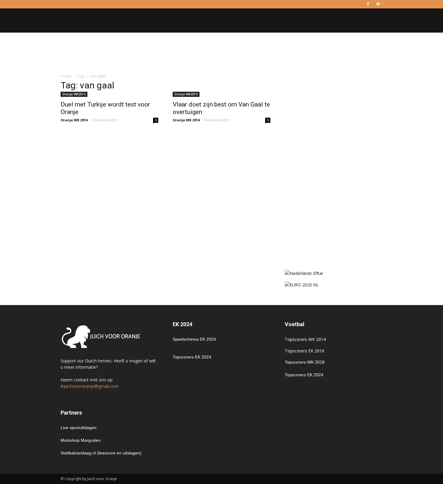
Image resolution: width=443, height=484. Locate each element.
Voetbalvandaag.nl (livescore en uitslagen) (101, 453)
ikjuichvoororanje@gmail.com (89, 386)
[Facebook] (367, 4)
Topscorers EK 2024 (192, 357)
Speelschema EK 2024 (194, 339)
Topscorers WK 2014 (305, 339)
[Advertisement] (221, 53)
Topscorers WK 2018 (305, 362)
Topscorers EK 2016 (304, 351)
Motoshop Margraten (81, 440)
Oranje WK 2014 (74, 120)
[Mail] (377, 4)
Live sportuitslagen (78, 427)
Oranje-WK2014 (74, 94)
